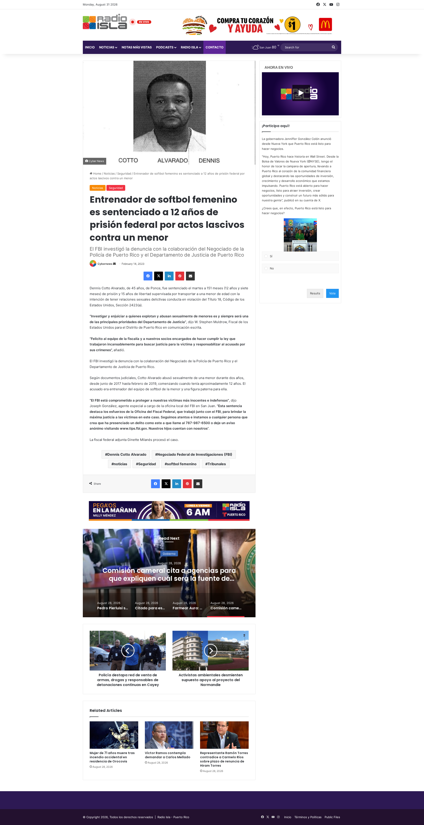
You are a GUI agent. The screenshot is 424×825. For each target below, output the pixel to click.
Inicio (90, 47)
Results (315, 293)
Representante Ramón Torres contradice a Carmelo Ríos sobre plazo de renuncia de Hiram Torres (224, 759)
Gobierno (169, 553)
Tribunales (217, 464)
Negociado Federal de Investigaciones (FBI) (194, 454)
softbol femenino (182, 464)
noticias (120, 464)
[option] (169, 573)
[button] (300, 235)
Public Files (332, 817)
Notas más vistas (137, 47)
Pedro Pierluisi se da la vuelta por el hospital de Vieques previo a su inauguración (169, 578)
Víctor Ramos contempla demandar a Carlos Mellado (167, 755)
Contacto (214, 47)
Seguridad (124, 173)
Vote (332, 293)
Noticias (106, 47)
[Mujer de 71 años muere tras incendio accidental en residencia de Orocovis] (114, 735)
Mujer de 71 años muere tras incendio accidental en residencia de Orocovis (112, 757)
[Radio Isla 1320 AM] (105, 21)
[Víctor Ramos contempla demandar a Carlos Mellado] (169, 735)
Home (96, 173)
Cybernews (105, 263)
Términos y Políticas (308, 817)
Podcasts (164, 47)
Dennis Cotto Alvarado (126, 454)
